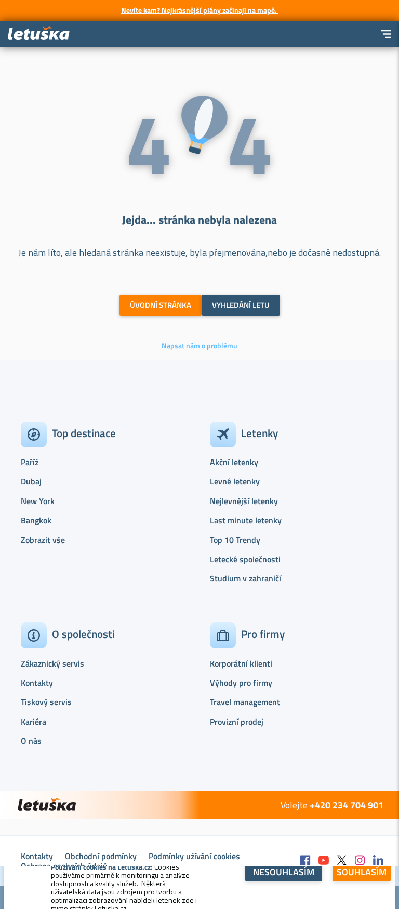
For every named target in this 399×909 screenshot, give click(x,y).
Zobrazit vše (43, 540)
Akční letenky (234, 462)
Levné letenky (235, 481)
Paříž (29, 462)
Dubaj (31, 481)
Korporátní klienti (241, 663)
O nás (31, 741)
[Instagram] (360, 861)
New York (38, 501)
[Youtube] (323, 861)
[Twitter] (342, 861)
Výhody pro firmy (241, 682)
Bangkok (36, 520)
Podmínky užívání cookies (194, 856)
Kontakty (37, 682)
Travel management (245, 702)
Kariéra (33, 721)
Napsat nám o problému (199, 346)
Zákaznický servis (52, 663)
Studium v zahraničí (245, 578)
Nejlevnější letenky (244, 501)
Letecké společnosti (245, 559)
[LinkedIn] (378, 861)
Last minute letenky (246, 520)
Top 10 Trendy (235, 540)
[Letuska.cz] (39, 34)
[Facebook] (305, 861)
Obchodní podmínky (101, 856)
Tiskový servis (46, 702)
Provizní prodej (236, 721)
